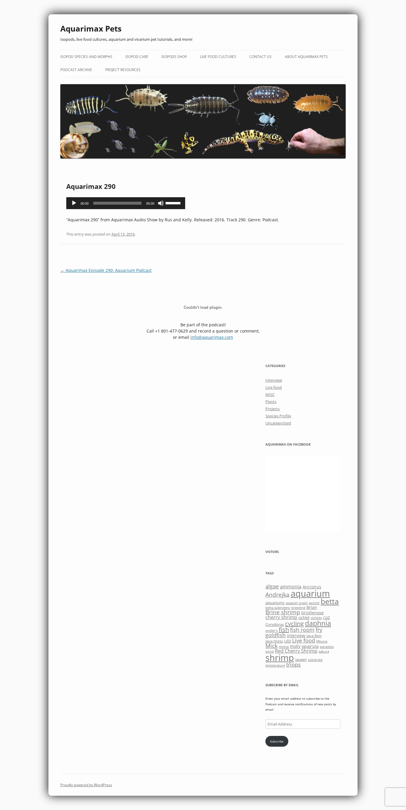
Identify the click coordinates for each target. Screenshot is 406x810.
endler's (271, 631)
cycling (294, 624)
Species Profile (278, 416)
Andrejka (277, 594)
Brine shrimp (282, 612)
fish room (302, 629)
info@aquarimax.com (212, 337)
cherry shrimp (281, 617)
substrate (315, 660)
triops (293, 664)
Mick (271, 645)
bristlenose (312, 612)
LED (287, 641)
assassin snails (297, 603)
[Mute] (161, 203)
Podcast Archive (76, 69)
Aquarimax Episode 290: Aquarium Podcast (106, 270)
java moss (274, 641)
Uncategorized (278, 423)
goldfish (275, 635)
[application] (125, 203)
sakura (324, 651)
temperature (275, 665)
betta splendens (277, 608)
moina (284, 647)
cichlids (316, 618)
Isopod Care (136, 56)
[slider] (174, 202)
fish (284, 630)
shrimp (279, 657)
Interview (273, 380)
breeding (298, 608)
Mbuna (321, 641)
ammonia (290, 586)
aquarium (310, 593)
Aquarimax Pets (91, 28)
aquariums (274, 602)
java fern (314, 635)
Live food (273, 387)
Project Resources (123, 69)
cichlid (303, 617)
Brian (311, 607)
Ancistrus (312, 587)
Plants (270, 401)
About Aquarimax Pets (306, 56)
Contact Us (260, 56)
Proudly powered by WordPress (86, 784)
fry (319, 629)
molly (295, 646)
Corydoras (274, 624)
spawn (301, 659)
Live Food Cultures (218, 56)
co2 (326, 617)
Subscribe (277, 741)
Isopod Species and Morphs (86, 56)
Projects (272, 408)
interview (296, 635)
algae (272, 586)
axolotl (314, 603)
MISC (270, 394)
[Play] (74, 203)
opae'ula (310, 646)
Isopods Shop (174, 56)
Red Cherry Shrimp (296, 651)
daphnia (318, 623)
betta (330, 601)
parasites (327, 647)
